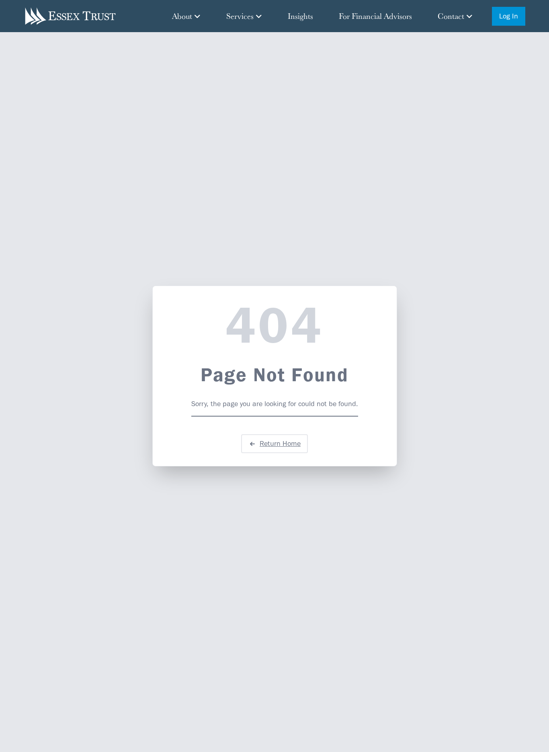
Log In (508, 16)
